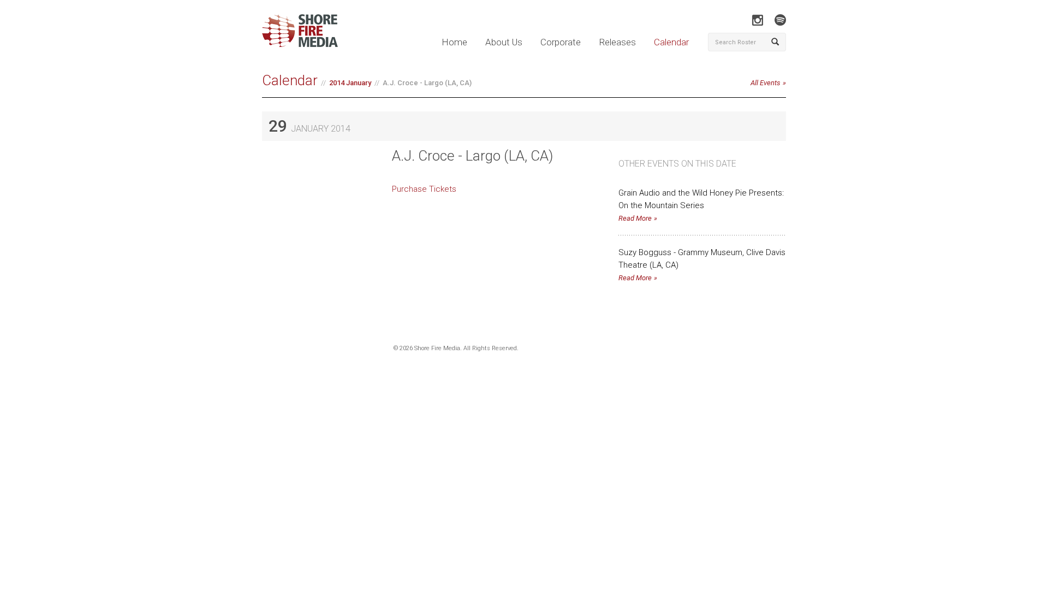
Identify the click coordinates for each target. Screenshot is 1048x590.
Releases (617, 42)
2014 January (350, 82)
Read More (635, 218)
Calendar (671, 42)
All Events (766, 83)
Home (454, 42)
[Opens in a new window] (757, 20)
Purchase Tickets (424, 189)
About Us (503, 42)
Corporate (560, 42)
